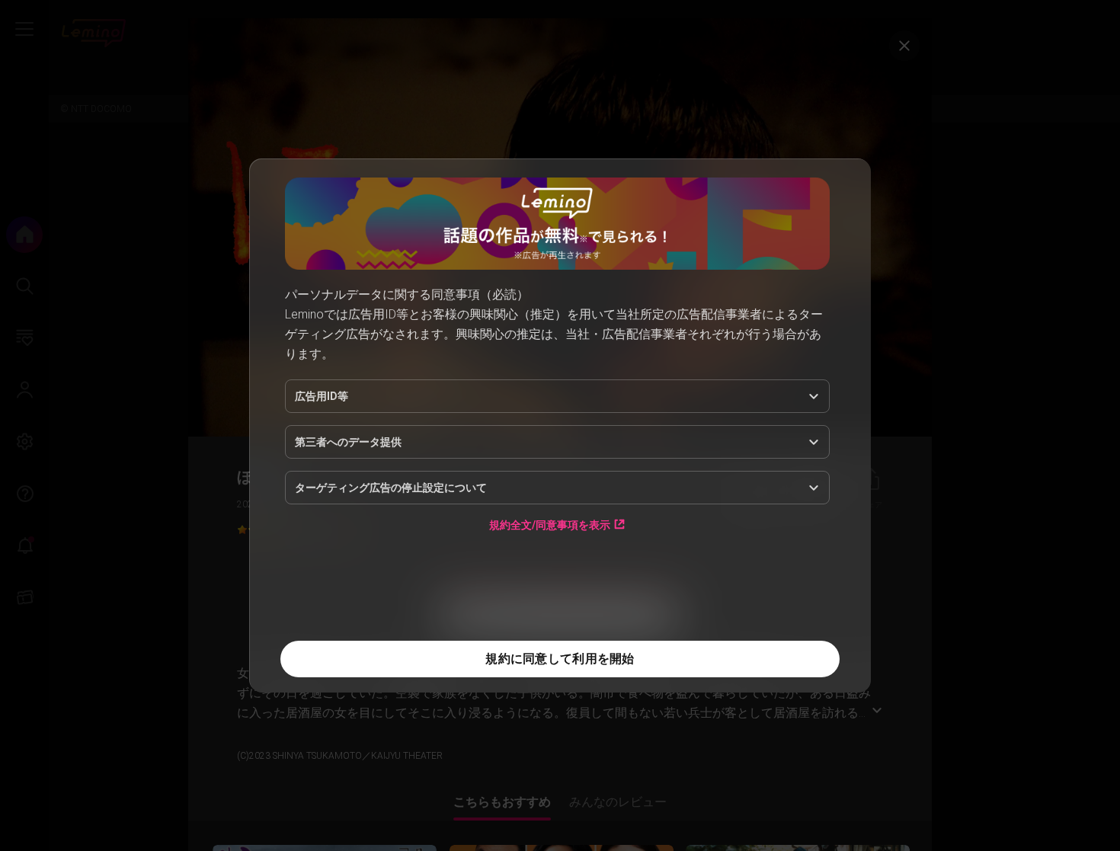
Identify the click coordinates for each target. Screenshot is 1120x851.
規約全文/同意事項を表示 (549, 524)
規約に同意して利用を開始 (559, 658)
